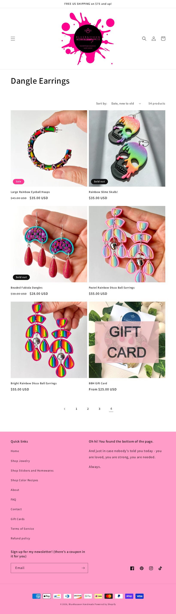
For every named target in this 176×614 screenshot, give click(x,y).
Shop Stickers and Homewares (32, 470)
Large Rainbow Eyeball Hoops (30, 192)
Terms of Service (22, 529)
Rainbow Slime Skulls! (103, 192)
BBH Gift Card (98, 383)
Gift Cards (18, 519)
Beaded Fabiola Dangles (26, 287)
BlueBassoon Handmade (81, 604)
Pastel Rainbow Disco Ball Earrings (112, 287)
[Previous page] (65, 409)
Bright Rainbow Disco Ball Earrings (34, 383)
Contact (16, 509)
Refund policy (20, 538)
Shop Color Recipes (24, 480)
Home (15, 451)
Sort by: (101, 103)
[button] (13, 38)
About (15, 490)
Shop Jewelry (20, 461)
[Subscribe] (83, 568)
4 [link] (111, 408)
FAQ (13, 499)
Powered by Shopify (105, 604)
